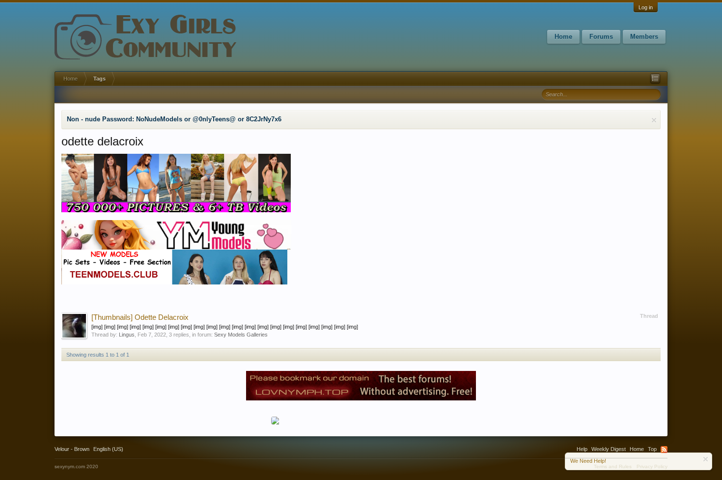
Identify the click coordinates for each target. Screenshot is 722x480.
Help (582, 449)
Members (644, 36)
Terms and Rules (613, 466)
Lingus (127, 335)
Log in (646, 7)
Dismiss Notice (654, 120)
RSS (664, 449)
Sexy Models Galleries (241, 335)
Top (652, 449)
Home (563, 36)
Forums (601, 36)
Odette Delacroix (140, 317)
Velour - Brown (72, 449)
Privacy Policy (652, 466)
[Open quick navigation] (655, 79)
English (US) (108, 449)
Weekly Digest (608, 449)
